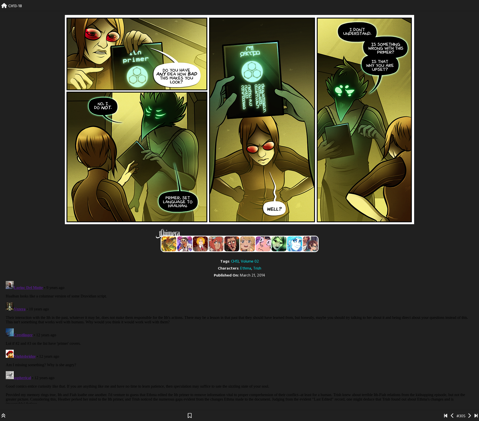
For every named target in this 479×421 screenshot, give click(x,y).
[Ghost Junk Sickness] (184, 243)
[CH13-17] (452, 416)
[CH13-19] (469, 416)
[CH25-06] (476, 416)
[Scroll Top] (3, 416)
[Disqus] (239, 341)
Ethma (245, 268)
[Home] (4, 6)
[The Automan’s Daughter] (216, 243)
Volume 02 (250, 261)
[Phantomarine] (294, 243)
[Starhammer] (263, 243)
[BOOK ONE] (446, 416)
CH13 (235, 261)
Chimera (236, 233)
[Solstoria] (247, 243)
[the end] (278, 243)
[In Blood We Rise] (200, 243)
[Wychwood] (168, 243)
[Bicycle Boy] (231, 243)
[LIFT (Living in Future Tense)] (310, 243)
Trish (257, 268)
